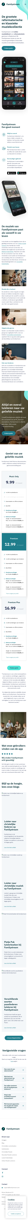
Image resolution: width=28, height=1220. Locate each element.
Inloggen (4, 1140)
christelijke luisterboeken (14, 335)
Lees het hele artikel (10, 847)
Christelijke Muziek (7, 1152)
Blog (3, 1143)
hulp (12, 1061)
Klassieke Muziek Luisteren (9, 1155)
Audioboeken (5, 1149)
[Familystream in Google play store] (21, 173)
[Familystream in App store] (11, 173)
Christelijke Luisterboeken (9, 1146)
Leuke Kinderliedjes (7, 1158)
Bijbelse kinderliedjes (8, 251)
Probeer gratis (8, 48)
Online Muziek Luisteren (8, 1161)
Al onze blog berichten (14, 1038)
